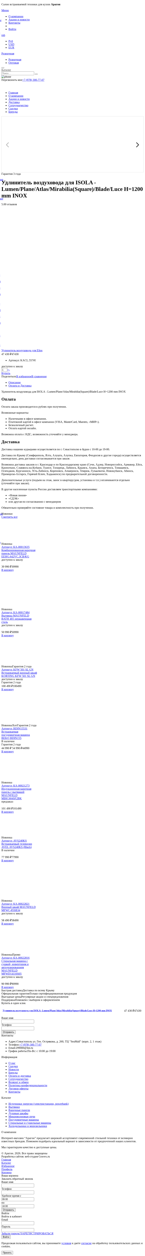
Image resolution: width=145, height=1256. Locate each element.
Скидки (13, 108)
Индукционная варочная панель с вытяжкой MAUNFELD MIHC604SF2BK (16, 793)
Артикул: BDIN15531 (14, 728)
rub (3, 35)
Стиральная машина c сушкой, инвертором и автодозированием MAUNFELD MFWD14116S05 (15, 967)
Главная (13, 92)
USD (11, 44)
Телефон (6, 1024)
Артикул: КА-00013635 (15, 546)
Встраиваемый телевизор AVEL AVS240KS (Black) (16, 845)
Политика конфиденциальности (27, 1085)
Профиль (6, 1169)
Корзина (6, 1172)
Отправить (8, 1032)
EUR (11, 47)
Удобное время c (11, 1195)
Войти (12, 29)
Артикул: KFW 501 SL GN (17, 669)
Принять (7, 1252)
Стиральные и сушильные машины (29, 1122)
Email (4, 1219)
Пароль (5, 1226)
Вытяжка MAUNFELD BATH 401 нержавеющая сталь (16, 618)
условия (66, 1243)
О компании (15, 16)
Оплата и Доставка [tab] (19, 385)
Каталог (6, 69)
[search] (36, 74)
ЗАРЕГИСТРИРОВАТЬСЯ (37, 1233)
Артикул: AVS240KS (14, 840)
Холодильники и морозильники (27, 1126)
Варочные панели (19, 1110)
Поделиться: (8, 376)
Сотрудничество (18, 105)
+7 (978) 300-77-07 (33, 79)
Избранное (7, 1166)
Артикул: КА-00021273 (15, 785)
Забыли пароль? (11, 1233)
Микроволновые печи (21, 1116)
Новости (13, 1069)
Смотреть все (9, 516)
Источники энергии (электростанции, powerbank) (38, 1103)
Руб (10, 41)
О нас (11, 1063)
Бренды (13, 111)
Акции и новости (19, 19)
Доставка (14, 102)
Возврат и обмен (18, 1082)
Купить (5, 373)
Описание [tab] (14, 382)
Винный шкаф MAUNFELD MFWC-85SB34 (18, 909)
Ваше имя (7, 1017)
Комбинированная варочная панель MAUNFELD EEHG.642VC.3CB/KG (18, 553)
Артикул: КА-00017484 (15, 612)
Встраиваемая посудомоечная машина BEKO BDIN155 (15, 735)
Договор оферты (18, 1088)
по (2, 1202)
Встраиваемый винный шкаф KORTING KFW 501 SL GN (19, 674)
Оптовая (13, 62)
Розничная (7, 53)
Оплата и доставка (19, 1075)
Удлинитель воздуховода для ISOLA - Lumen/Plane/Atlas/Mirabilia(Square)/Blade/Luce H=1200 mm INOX (57, 1010)
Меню (5, 10)
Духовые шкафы (18, 1113)
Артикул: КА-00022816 (15, 957)
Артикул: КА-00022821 (15, 903)
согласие (86, 1243)
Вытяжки (14, 1106)
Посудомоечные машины (23, 1119)
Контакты (14, 22)
